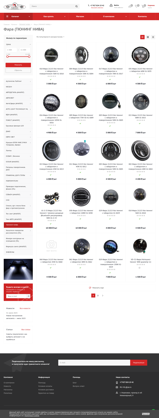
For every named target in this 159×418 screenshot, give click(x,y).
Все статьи (25, 329)
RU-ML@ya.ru (125, 387)
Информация (44, 377)
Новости (7, 386)
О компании (9, 383)
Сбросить (18, 70)
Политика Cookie (31, 416)
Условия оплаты (45, 386)
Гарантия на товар (46, 393)
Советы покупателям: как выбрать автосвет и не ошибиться (16, 337)
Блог (75, 383)
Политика (8, 393)
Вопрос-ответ (78, 386)
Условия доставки (46, 390)
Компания (8, 377)
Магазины (8, 390)
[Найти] (77, 6)
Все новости (25, 308)
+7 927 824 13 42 (97, 5)
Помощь (41, 383)
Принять (145, 414)
